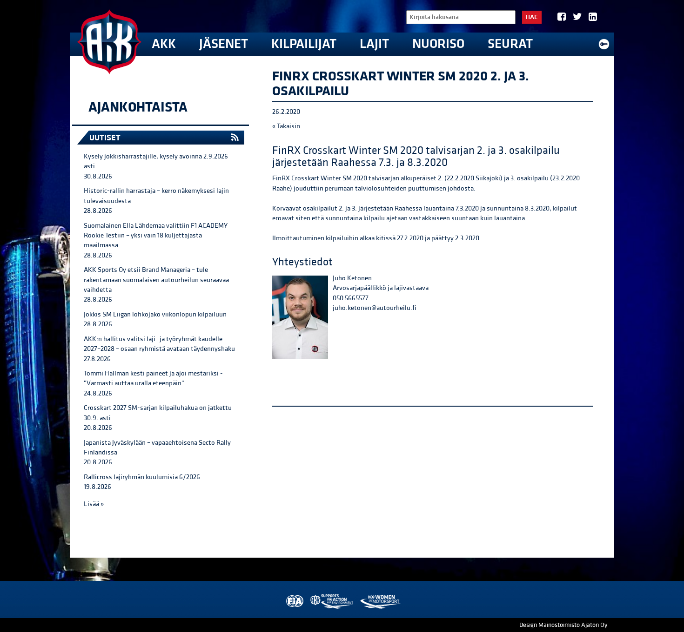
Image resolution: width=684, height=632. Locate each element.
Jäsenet (223, 44)
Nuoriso (438, 44)
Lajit (374, 44)
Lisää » (94, 504)
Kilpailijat (303, 44)
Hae (532, 17)
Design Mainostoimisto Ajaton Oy (563, 625)
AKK (164, 44)
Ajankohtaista (138, 107)
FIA (293, 601)
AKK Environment (332, 601)
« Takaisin (286, 126)
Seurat (510, 44)
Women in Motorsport (380, 601)
